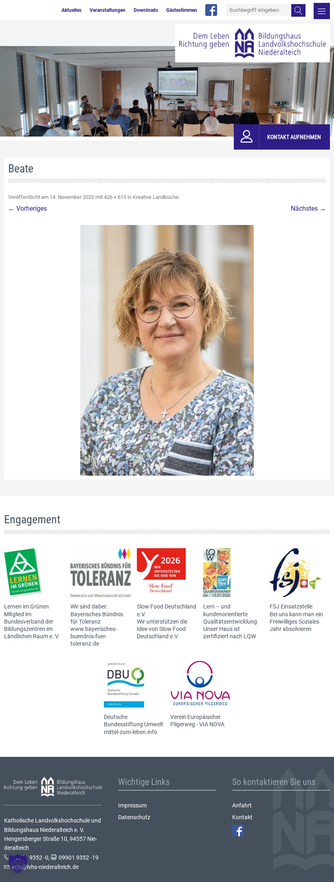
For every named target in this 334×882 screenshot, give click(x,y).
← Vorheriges (27, 208)
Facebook (238, 830)
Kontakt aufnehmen (294, 137)
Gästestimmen (181, 10)
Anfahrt (242, 805)
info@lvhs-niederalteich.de (45, 867)
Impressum (132, 805)
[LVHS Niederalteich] (252, 43)
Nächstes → (308, 208)
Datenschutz (134, 817)
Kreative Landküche (155, 197)
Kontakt (242, 817)
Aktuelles (71, 10)
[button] (18, 864)
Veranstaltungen (107, 10)
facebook (211, 10)
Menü (322, 11)
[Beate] (167, 350)
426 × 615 (115, 197)
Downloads (146, 10)
